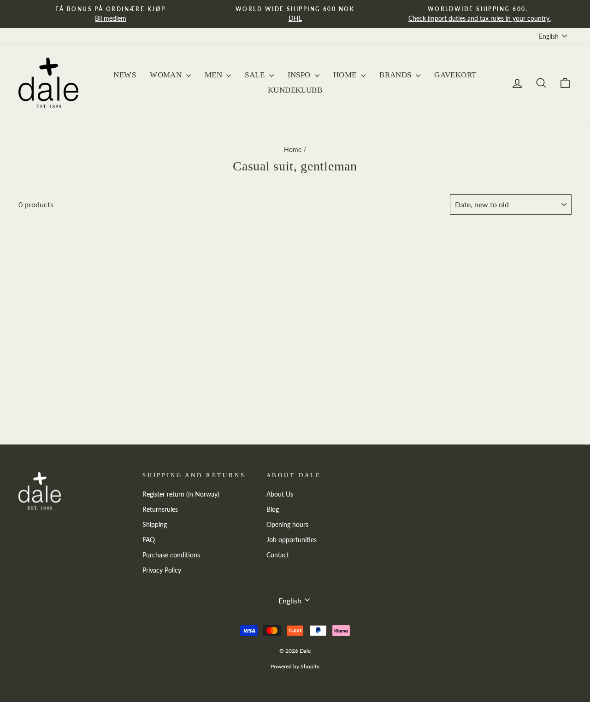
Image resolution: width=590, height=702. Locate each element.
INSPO (300, 74)
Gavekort (455, 74)
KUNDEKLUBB (295, 90)
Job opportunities (291, 540)
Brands (396, 74)
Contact (277, 555)
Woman (167, 74)
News (124, 74)
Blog (272, 509)
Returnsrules (160, 509)
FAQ (148, 540)
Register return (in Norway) (180, 494)
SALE (255, 74)
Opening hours (287, 524)
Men (214, 74)
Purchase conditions (171, 555)
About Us (279, 494)
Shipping (154, 524)
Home (346, 74)
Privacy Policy (161, 570)
